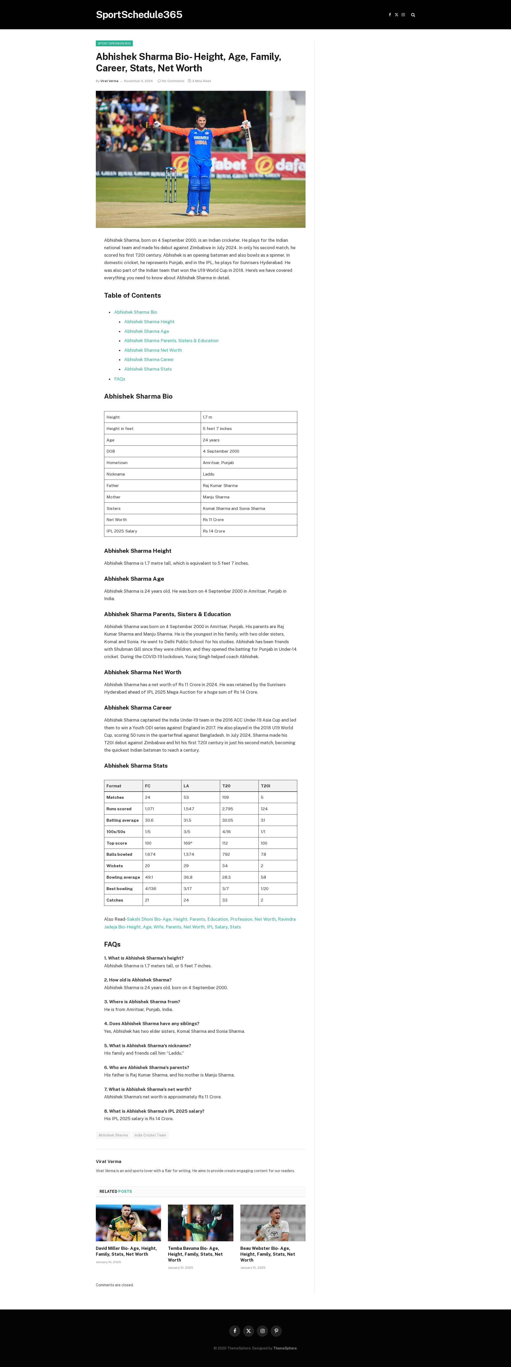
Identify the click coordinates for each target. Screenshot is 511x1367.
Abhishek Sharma (113, 1135)
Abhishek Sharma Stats (148, 369)
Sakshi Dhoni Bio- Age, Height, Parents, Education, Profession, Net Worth (201, 919)
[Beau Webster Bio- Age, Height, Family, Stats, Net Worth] (273, 1223)
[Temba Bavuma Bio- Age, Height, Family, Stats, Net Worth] (200, 1223)
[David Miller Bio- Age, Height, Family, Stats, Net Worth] (128, 1223)
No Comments (173, 81)
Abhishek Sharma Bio (135, 312)
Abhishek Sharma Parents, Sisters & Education (171, 340)
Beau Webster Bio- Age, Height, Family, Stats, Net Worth (267, 1254)
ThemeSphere (285, 1348)
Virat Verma (109, 81)
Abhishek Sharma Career (149, 359)
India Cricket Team (150, 1135)
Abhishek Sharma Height (149, 321)
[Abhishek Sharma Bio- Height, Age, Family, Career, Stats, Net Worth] (201, 159)
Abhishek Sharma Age (146, 331)
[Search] (412, 15)
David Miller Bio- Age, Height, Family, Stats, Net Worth (126, 1251)
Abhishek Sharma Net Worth (153, 350)
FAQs (119, 379)
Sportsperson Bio (114, 43)
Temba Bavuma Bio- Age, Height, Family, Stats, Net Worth (195, 1254)
